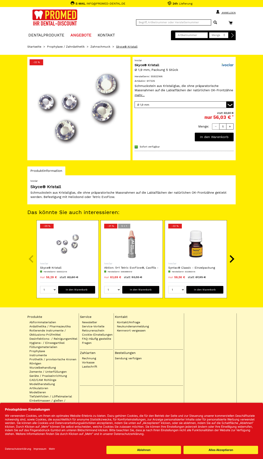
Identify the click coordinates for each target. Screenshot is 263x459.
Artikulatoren (38, 388)
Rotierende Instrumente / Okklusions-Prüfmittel (47, 332)
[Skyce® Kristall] (78, 108)
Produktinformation (46, 172)
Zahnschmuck (100, 46)
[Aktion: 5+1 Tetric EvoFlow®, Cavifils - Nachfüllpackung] (132, 244)
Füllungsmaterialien (43, 347)
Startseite (34, 46)
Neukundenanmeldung (133, 326)
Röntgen (35, 363)
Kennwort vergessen (131, 330)
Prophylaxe (37, 351)
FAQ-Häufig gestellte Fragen (96, 340)
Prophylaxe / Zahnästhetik (66, 46)
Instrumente (38, 355)
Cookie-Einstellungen (97, 334)
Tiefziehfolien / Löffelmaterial (50, 396)
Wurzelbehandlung (42, 367)
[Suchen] (215, 23)
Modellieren (37, 392)
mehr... (140, 95)
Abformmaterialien (42, 322)
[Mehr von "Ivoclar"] (227, 64)
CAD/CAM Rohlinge (42, 380)
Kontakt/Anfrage (128, 322)
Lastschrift (89, 366)
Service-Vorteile (93, 326)
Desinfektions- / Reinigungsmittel (53, 338)
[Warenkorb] (232, 22)
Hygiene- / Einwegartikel (47, 342)
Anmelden (228, 12)
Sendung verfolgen (128, 358)
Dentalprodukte (46, 35)
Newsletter (89, 322)
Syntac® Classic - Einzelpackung (191, 267)
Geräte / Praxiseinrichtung (48, 375)
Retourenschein (93, 330)
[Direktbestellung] (233, 35)
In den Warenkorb (214, 137)
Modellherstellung (42, 384)
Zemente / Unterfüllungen (48, 371)
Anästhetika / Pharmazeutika (50, 326)
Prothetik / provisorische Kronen (52, 359)
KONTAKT (106, 35)
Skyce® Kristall (50, 267)
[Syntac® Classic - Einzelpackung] (196, 244)
